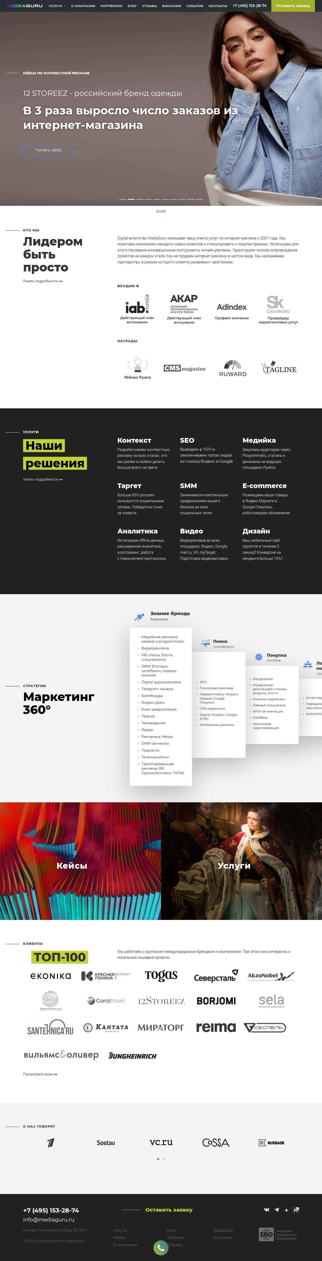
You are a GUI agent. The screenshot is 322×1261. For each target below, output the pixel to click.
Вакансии (171, 6)
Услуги (55, 6)
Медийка (259, 440)
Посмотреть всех (38, 1074)
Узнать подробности (41, 281)
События (194, 6)
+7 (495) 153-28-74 (250, 6)
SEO (187, 440)
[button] (24, 109)
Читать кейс (179, 164)
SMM (188, 486)
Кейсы (119, 1237)
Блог (132, 6)
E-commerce (265, 486)
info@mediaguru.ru (48, 1220)
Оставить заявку (293, 6)
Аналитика (137, 531)
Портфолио (111, 6)
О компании (83, 6)
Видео (191, 531)
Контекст (134, 440)
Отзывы (149, 6)
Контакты (218, 6)
